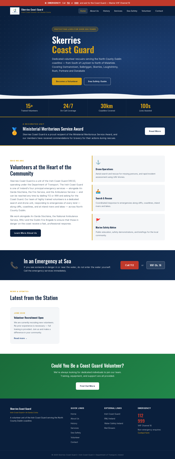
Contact (159, 11)
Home (83, 11)
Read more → (20, 338)
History (106, 11)
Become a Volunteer (67, 81)
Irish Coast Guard (112, 414)
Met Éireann (109, 428)
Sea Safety (132, 11)
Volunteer (146, 11)
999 (76, 3)
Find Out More (87, 386)
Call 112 (129, 265)
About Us (94, 11)
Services (118, 11)
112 (68, 3)
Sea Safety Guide (97, 81)
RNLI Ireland (109, 418)
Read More (155, 131)
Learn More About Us (25, 233)
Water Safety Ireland (113, 423)
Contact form (143, 433)
